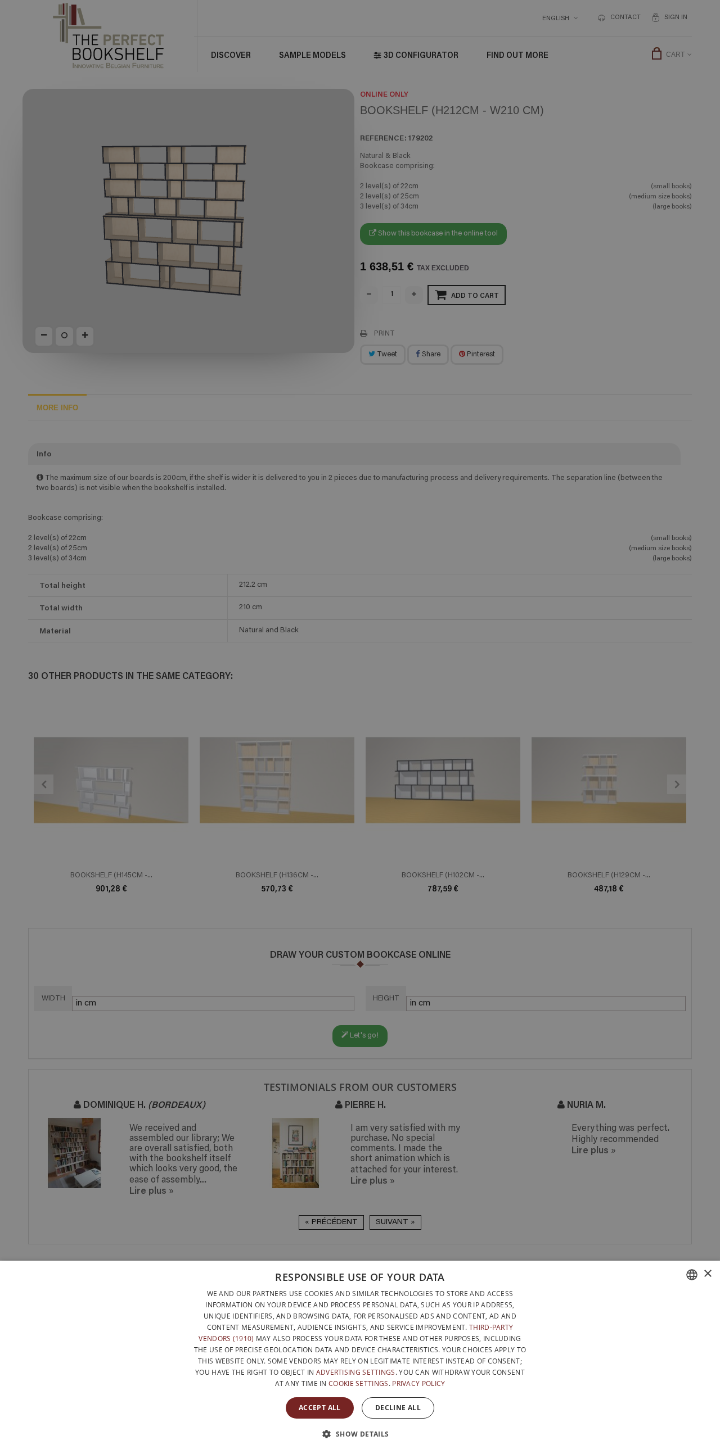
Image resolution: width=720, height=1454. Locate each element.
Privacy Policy (418, 1383)
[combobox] (692, 1274)
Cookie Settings (358, 1383)
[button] (360, 1434)
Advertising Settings (355, 1372)
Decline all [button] (398, 1407)
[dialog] (360, 1357)
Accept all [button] (320, 1407)
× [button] (707, 1274)
